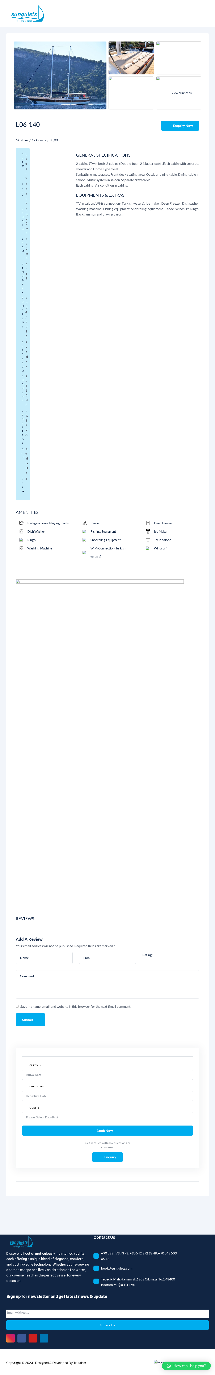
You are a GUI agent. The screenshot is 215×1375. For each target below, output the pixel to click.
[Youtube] (33, 1338)
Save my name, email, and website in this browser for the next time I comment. (75, 1006)
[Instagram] (10, 1338)
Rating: (147, 955)
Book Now (105, 1130)
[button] (186, 1366)
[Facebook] (21, 1338)
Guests (34, 1107)
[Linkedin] (44, 1338)
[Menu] (207, 13)
